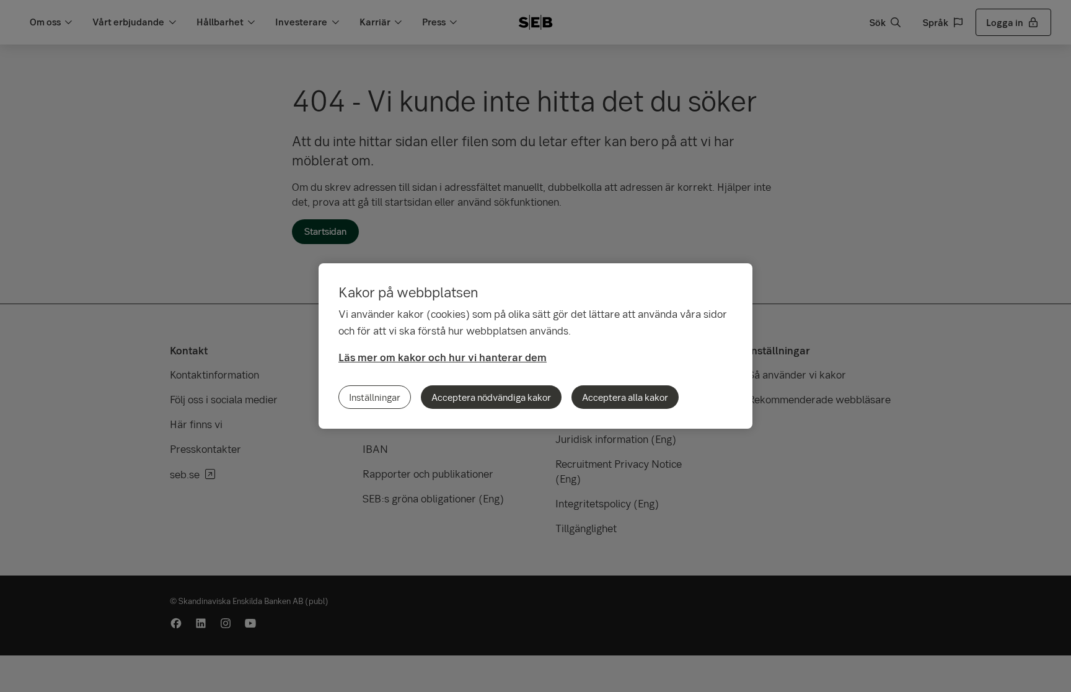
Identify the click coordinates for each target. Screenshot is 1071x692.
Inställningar (374, 397)
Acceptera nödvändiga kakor (491, 397)
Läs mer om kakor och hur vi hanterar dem (442, 357)
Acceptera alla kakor (625, 397)
